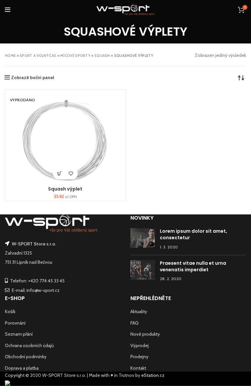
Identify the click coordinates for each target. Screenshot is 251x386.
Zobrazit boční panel (32, 77)
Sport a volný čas (38, 55)
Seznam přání (19, 334)
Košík (10, 311)
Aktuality (138, 311)
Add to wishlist (71, 173)
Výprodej (139, 345)
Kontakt (138, 368)
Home (10, 55)
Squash (102, 55)
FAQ (134, 323)
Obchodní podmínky (25, 357)
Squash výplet (65, 189)
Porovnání (15, 323)
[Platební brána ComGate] (7, 382)
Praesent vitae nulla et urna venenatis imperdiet (193, 266)
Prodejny (139, 357)
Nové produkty (145, 334)
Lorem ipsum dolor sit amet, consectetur (193, 234)
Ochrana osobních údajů (29, 345)
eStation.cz (152, 375)
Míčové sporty (75, 55)
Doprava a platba (22, 368)
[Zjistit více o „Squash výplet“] (59, 173)
